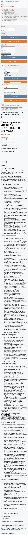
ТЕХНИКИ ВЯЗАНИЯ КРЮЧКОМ (12, 106)
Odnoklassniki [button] (14, 41)
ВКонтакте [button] (14, 37)
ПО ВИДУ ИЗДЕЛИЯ (9, 10)
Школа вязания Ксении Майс (11, 1)
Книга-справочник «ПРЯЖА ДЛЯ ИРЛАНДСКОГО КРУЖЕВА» (13, 109)
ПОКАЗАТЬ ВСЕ (8, 9)
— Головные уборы (9, 13)
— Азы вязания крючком (10, 19)
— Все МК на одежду (9, 12)
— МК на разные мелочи (10, 14)
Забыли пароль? (5, 32)
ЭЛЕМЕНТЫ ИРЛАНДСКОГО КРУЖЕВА (15, 16)
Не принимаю (4, 151)
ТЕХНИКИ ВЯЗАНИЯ (10, 17)
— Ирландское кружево (10, 20)
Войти (2, 33)
